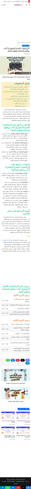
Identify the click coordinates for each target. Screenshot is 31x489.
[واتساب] (8, 360)
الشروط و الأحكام (11, 481)
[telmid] (19, 5)
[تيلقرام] (27, 363)
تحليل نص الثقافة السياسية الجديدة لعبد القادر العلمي (9, 436)
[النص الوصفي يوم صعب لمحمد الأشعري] (8, 415)
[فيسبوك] (27, 360)
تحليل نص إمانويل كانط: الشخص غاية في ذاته (23, 421)
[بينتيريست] (18, 360)
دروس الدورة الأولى (19, 103)
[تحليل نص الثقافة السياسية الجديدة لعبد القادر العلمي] (8, 430)
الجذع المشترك (6, 240)
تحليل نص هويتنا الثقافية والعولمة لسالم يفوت (23, 436)
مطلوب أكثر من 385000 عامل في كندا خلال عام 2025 (14, 1)
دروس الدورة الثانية (20, 106)
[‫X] (22, 360)
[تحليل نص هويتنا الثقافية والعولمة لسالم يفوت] (23, 430)
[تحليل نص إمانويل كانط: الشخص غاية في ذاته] (23, 415)
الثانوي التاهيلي (20, 42)
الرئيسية (26, 42)
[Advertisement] (15, 23)
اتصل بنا (4, 481)
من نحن (27, 481)
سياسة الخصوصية (20, 481)
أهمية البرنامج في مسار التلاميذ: (18, 96)
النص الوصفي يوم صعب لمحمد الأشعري (8, 421)
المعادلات (22, 175)
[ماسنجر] (13, 360)
